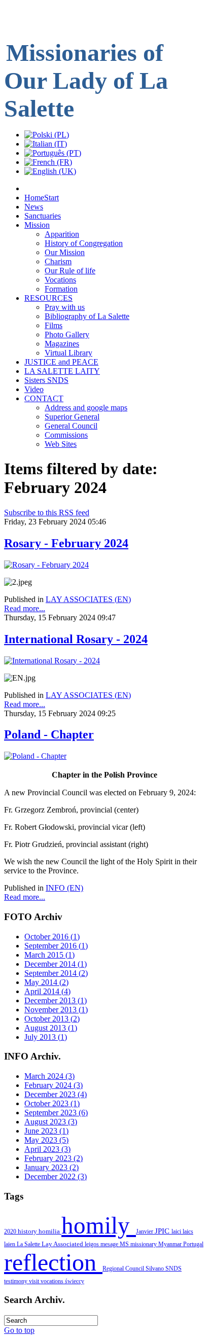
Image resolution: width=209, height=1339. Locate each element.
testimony (16, 1281)
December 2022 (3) (55, 1176)
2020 (11, 1231)
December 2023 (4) (55, 1094)
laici (177, 1231)
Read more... (24, 608)
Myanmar (170, 1244)
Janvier (145, 1231)
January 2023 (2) (51, 1167)
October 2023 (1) (52, 1103)
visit (35, 1281)
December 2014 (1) (55, 964)
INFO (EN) (64, 888)
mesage (110, 1244)
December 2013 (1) (55, 1000)
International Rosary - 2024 (76, 639)
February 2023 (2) (53, 1158)
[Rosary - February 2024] (46, 564)
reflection (53, 1262)
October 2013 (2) (52, 1018)
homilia (50, 1231)
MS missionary (139, 1244)
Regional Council (124, 1268)
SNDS (173, 1268)
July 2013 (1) (45, 1037)
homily (98, 1225)
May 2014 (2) (46, 982)
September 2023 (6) (56, 1112)
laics (188, 1231)
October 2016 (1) (52, 936)
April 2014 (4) (47, 991)
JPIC (163, 1231)
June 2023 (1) (46, 1130)
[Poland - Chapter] (35, 756)
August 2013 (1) (50, 1028)
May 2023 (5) (46, 1140)
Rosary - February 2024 (66, 543)
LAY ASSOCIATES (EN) (88, 599)
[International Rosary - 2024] (52, 660)
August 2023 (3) (50, 1121)
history (28, 1231)
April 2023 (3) (47, 1149)
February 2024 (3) (53, 1085)
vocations (53, 1281)
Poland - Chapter (49, 734)
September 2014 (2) (56, 973)
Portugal (193, 1244)
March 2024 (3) (49, 1076)
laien (10, 1244)
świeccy (74, 1281)
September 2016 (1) (56, 945)
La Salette (29, 1244)
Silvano (155, 1268)
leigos (92, 1244)
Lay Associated (63, 1244)
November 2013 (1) (56, 1009)
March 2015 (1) (49, 954)
